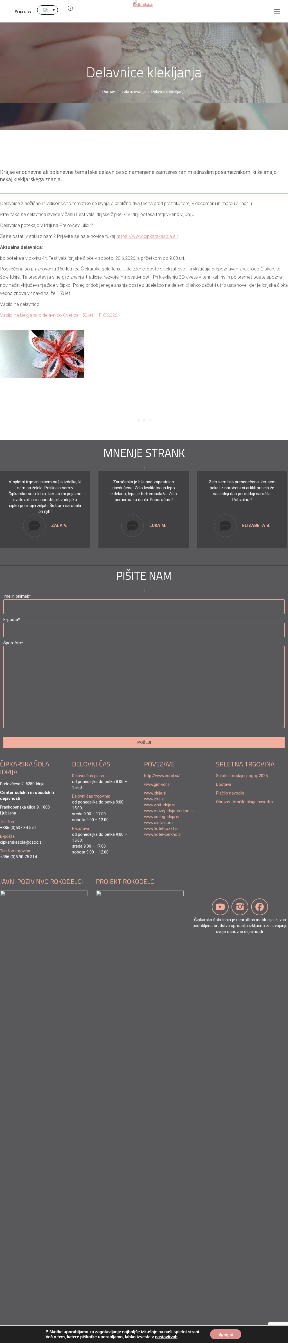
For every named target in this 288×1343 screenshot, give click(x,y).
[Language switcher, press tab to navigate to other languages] (47, 10)
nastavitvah (166, 1337)
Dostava (223, 784)
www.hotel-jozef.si (161, 828)
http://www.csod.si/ (162, 775)
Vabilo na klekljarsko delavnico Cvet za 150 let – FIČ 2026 (58, 315)
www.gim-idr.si (157, 784)
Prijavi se (23, 11)
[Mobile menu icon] (276, 11)
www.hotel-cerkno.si (162, 834)
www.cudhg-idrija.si (161, 816)
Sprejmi (226, 1334)
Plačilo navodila (230, 793)
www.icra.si (154, 799)
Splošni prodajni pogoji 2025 (242, 775)
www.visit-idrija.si (159, 804)
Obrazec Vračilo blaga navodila (244, 801)
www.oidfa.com (158, 822)
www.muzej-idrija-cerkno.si (169, 810)
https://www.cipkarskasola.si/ (147, 236)
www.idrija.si (155, 793)
